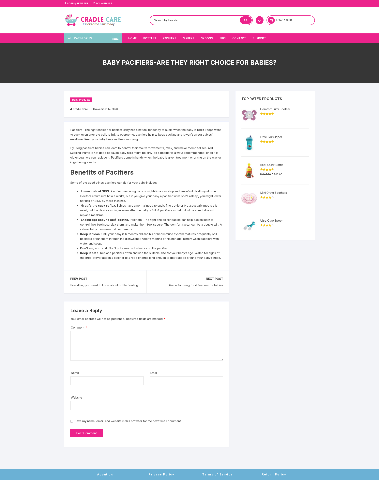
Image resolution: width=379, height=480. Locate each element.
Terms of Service (217, 474)
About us (105, 474)
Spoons (207, 38)
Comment (79, 327)
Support (259, 38)
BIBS (223, 38)
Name (75, 373)
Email (153, 373)
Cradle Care (80, 109)
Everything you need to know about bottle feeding (104, 285)
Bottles (149, 38)
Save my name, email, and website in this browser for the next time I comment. (128, 421)
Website (76, 397)
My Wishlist (104, 3)
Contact (239, 38)
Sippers (188, 38)
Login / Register (77, 3)
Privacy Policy (161, 474)
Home (132, 38)
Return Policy (274, 474)
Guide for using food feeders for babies (196, 285)
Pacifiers (169, 38)
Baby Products (81, 99)
